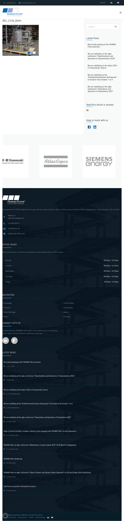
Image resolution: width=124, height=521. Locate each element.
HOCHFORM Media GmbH (35, 515)
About (6, 317)
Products (7, 308)
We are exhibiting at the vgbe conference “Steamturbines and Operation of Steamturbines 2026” (101, 56)
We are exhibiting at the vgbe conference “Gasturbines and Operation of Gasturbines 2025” (100, 89)
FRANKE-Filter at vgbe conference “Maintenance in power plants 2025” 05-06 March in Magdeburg (40, 445)
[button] (5, 515)
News (66, 312)
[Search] (116, 26)
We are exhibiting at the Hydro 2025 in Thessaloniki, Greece (102, 66)
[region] (62, 161)
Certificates (68, 308)
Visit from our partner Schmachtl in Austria (20, 486)
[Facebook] (89, 127)
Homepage (8, 303)
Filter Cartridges (10, 312)
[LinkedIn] (94, 127)
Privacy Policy (22, 517)
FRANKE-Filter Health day (13, 459)
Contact (103, 3)
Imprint (31, 517)
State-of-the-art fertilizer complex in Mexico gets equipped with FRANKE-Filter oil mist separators (40, 431)
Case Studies (69, 303)
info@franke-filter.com (28, 3)
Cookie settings (40, 517)
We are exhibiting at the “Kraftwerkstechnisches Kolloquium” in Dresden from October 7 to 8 (102, 77)
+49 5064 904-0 (11, 3)
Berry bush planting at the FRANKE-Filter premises (22, 362)
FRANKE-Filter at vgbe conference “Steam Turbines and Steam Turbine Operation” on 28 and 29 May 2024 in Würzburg (47, 472)
